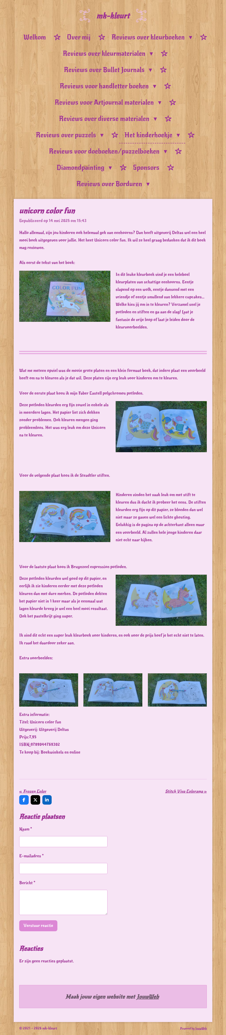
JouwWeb (148, 996)
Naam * (25, 828)
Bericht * (27, 882)
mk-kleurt (113, 15)
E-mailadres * (31, 855)
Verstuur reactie (38, 925)
